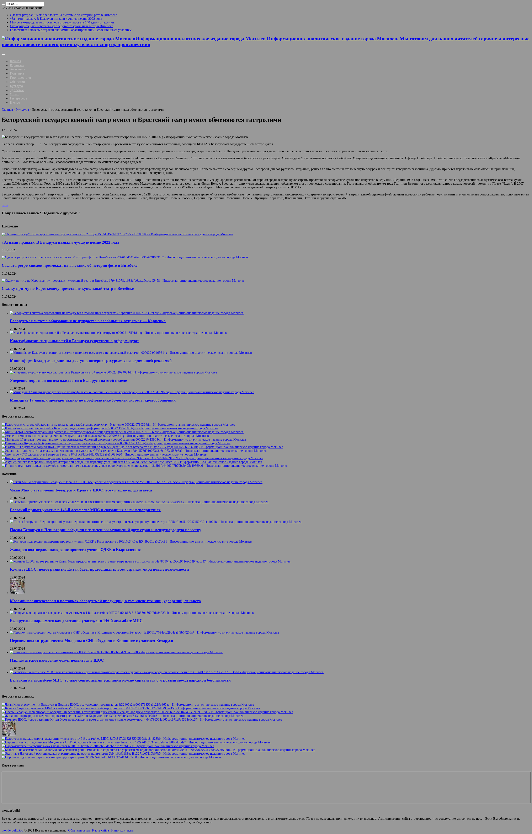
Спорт (14, 94)
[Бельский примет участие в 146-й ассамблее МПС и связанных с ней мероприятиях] (131, 708)
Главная (15, 61)
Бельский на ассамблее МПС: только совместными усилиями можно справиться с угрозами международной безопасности (120, 680)
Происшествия (20, 77)
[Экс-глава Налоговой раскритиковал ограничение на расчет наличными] (123, 753)
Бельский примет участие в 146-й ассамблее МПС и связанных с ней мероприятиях (85, 510)
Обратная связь (79, 830)
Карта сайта (100, 830)
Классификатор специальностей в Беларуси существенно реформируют (74, 341)
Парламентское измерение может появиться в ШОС (57, 660)
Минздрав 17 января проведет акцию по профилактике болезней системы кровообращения (93, 400)
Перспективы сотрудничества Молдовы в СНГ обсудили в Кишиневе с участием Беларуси (91, 640)
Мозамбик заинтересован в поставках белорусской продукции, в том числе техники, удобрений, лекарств (105, 601)
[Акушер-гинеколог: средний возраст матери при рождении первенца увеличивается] (132, 462)
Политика (17, 73)
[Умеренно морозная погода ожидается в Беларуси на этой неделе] (105, 435)
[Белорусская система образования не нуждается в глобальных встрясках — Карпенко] (118, 424)
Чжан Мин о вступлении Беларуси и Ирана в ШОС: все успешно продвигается (81, 490)
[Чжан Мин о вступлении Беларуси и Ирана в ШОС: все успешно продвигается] (128, 704)
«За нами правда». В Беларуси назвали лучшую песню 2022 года (56, 18)
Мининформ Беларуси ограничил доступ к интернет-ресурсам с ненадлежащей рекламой (91, 360)
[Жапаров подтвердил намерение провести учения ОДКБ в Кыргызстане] (123, 715)
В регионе (17, 65)
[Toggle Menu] (3, 54)
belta (5, 205)
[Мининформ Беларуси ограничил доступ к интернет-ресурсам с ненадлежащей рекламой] (123, 432)
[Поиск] (3, 4)
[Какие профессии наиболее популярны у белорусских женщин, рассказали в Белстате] (132, 458)
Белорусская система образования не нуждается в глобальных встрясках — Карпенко (88, 321)
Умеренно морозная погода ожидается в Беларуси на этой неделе (68, 380)
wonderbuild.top (12, 830)
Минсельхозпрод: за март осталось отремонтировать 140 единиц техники (62, 22)
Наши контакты (122, 830)
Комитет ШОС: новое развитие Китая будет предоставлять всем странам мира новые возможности (99, 569)
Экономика (18, 69)
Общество (17, 82)
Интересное (18, 98)
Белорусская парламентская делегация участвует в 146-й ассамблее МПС (76, 620)
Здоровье (17, 90)
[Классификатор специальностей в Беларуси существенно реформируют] (110, 428)
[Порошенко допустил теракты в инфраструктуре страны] (112, 757)
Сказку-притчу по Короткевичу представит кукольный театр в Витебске (61, 26)
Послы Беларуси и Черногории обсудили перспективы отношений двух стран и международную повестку (105, 530)
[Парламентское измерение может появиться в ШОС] (108, 746)
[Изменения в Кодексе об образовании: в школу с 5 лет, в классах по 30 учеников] (116, 443)
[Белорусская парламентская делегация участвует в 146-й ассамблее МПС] (123, 738)
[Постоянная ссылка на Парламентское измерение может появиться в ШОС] (116, 652)
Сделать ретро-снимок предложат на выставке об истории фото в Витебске (63, 15)
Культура (16, 86)
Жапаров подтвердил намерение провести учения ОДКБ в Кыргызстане (75, 549)
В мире (15, 102)
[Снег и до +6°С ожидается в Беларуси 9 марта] (104, 454)
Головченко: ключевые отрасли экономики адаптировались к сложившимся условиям (71, 30)
